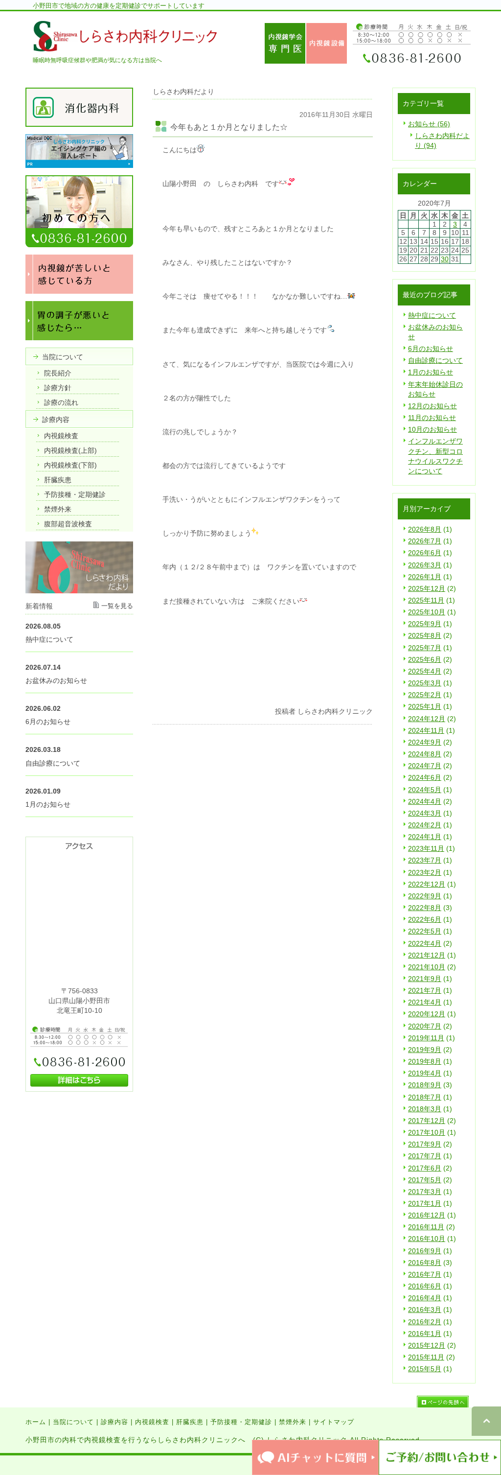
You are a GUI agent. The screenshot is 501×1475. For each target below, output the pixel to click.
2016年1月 (424, 1333)
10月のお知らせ (432, 429)
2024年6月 (424, 777)
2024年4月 (424, 801)
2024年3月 (424, 813)
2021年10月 (426, 967)
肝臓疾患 (190, 1422)
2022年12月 (426, 884)
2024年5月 (424, 790)
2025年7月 (424, 648)
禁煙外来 (292, 1422)
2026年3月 (424, 565)
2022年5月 (424, 931)
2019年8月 (424, 1061)
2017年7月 (424, 1156)
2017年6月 (424, 1168)
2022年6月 (424, 919)
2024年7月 (424, 766)
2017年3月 (424, 1191)
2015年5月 (424, 1369)
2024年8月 (424, 754)
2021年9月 (424, 979)
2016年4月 (424, 1298)
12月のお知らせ (432, 406)
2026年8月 (424, 529)
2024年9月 (424, 742)
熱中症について (432, 315)
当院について (73, 1422)
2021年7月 (424, 990)
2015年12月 (426, 1345)
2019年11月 (426, 1038)
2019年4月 (424, 1073)
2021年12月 (426, 955)
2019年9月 (424, 1050)
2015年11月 (426, 1357)
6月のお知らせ (430, 348)
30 (445, 259)
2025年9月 (424, 624)
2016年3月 (424, 1309)
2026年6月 (424, 553)
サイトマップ (333, 1422)
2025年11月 (426, 600)
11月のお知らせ (432, 417)
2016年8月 (424, 1262)
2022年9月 (424, 896)
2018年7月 (424, 1097)
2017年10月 (426, 1132)
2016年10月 (426, 1238)
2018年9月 (424, 1085)
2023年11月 (426, 848)
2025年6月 (424, 659)
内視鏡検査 (152, 1422)
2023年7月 (424, 860)
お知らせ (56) (429, 124)
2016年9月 (424, 1251)
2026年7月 (424, 541)
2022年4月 (424, 943)
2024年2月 (424, 825)
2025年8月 (424, 635)
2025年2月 (424, 695)
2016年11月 (426, 1227)
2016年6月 (424, 1286)
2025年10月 (426, 612)
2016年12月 (426, 1215)
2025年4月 (424, 671)
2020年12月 (426, 1014)
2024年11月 (426, 730)
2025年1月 (424, 706)
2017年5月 (424, 1180)
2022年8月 (424, 908)
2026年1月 (424, 577)
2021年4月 (424, 1002)
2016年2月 (424, 1322)
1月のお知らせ (430, 372)
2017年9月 (424, 1144)
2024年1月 (424, 837)
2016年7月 (424, 1274)
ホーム (35, 1422)
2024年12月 (426, 719)
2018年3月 (424, 1109)
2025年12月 (426, 588)
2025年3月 (424, 683)
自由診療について (435, 360)
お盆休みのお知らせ (56, 680)
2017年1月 (424, 1203)
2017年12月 (426, 1120)
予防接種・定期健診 (241, 1422)
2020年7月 (424, 1026)
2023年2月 (424, 872)
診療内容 (114, 1422)
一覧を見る (117, 605)
